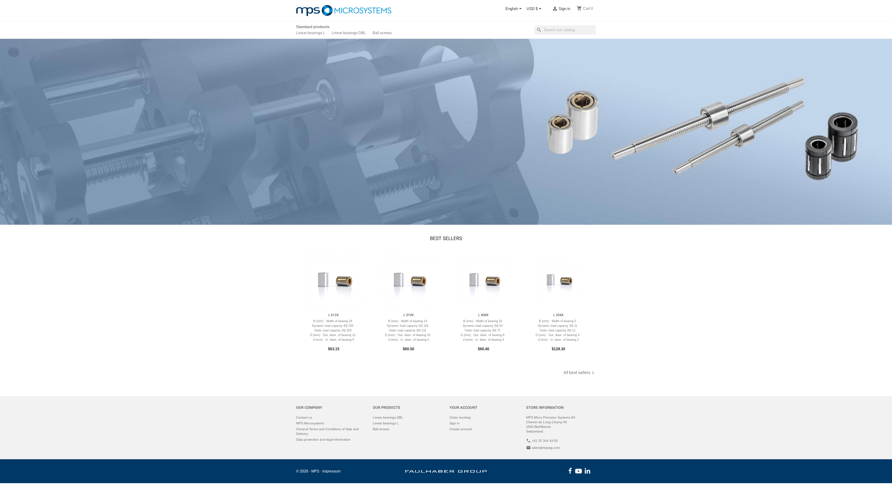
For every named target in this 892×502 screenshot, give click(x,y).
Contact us (304, 417)
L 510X (408, 315)
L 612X (333, 315)
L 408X (483, 315)
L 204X (558, 315)
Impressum (331, 471)
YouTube (578, 471)
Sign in (454, 423)
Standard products (312, 27)
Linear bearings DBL (349, 33)
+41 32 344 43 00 (545, 441)
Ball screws (382, 33)
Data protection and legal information (323, 439)
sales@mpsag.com (546, 447)
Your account (463, 407)
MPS (315, 471)
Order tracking (460, 417)
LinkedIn (587, 471)
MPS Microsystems (310, 423)
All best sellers (580, 373)
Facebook (570, 471)
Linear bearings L (310, 33)
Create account (460, 429)
